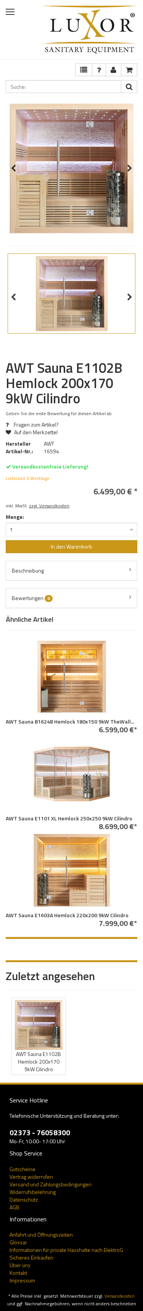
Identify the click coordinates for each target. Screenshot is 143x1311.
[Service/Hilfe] (99, 69)
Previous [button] (13, 168)
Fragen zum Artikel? (36, 424)
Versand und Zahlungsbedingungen (51, 1184)
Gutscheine (22, 1169)
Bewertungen (31, 598)
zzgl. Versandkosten (49, 505)
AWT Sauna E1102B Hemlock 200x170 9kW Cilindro (38, 1061)
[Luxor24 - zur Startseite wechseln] (89, 29)
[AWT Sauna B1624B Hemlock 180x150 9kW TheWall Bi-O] (71, 677)
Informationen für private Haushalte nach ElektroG (66, 1250)
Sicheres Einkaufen (31, 1257)
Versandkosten (119, 1296)
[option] (71, 168)
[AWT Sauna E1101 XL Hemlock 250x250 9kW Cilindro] (71, 773)
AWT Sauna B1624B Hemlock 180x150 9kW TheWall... (70, 721)
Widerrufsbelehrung (33, 1192)
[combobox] (71, 529)
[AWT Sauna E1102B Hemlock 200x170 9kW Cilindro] (38, 1025)
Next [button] (129, 168)
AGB (14, 1207)
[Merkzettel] (83, 69)
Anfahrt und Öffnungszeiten (41, 1235)
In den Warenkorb (71, 546)
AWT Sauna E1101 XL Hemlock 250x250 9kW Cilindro (69, 818)
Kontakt (18, 1273)
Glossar (18, 1242)
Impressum (22, 1280)
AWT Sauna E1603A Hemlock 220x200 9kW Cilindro (67, 915)
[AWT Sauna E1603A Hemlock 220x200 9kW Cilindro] (71, 870)
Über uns (20, 1265)
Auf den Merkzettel (35, 432)
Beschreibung (28, 570)
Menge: (15, 517)
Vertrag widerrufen (31, 1177)
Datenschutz (24, 1199)
